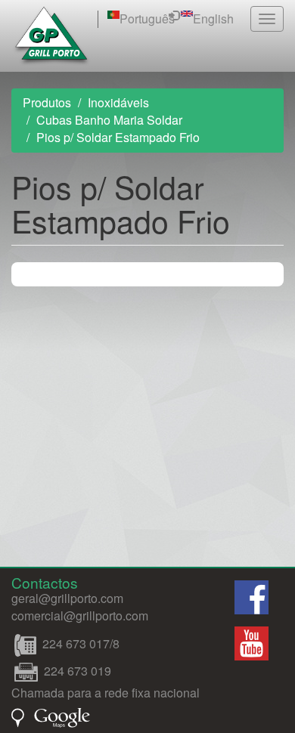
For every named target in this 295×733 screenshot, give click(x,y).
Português (147, 18)
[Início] (51, 35)
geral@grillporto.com (67, 598)
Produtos (47, 102)
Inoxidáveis (118, 102)
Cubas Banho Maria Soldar (109, 119)
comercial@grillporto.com (79, 615)
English (213, 18)
